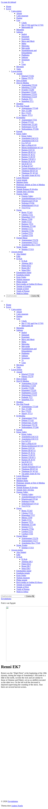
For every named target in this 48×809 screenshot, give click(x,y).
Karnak (19, 131)
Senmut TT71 (27, 228)
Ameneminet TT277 (30, 242)
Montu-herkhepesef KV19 (32, 148)
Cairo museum (22, 16)
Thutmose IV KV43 (30, 173)
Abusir (19, 13)
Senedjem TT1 (28, 101)
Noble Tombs (21, 247)
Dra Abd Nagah (22, 106)
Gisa (18, 20)
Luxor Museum (22, 178)
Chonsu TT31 (27, 215)
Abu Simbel (21, 254)
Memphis (20, 30)
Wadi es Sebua (22, 293)
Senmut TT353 (28, 249)
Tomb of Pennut (22, 291)
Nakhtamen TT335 (29, 94)
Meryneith (26, 48)
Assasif (19, 73)
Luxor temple (21, 180)
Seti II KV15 (27, 164)
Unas (24, 64)
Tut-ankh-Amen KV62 (31, 175)
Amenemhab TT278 (30, 240)
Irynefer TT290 (28, 90)
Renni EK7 (26, 268)
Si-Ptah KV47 (27, 166)
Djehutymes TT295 (29, 124)
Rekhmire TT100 (29, 226)
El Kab (19, 259)
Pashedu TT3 (27, 99)
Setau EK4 (26, 270)
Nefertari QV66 (28, 203)
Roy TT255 (26, 113)
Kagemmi (25, 39)
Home (8, 6)
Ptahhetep (25, 55)
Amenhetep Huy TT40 (31, 245)
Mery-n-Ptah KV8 (29, 145)
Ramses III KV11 (29, 152)
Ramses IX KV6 (28, 161)
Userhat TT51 (27, 233)
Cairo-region (16, 11)
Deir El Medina (22, 83)
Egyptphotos (6, 599)
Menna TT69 (27, 219)
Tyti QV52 (26, 208)
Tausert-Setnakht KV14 (31, 168)
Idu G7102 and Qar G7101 (33, 25)
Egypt (8, 9)
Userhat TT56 (27, 235)
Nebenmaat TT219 (29, 97)
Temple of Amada (23, 286)
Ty (23, 62)
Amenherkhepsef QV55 (31, 198)
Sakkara (19, 32)
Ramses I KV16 (28, 150)
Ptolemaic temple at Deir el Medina (30, 185)
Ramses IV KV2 (28, 154)
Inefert (24, 34)
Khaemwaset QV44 (30, 201)
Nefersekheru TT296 (30, 129)
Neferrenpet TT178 (29, 127)
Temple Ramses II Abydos (27, 189)
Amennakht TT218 (29, 85)
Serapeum (26, 60)
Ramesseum (21, 187)
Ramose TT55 (27, 224)
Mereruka (25, 46)
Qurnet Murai (21, 238)
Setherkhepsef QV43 (30, 205)
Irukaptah (25, 36)
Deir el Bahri (21, 80)
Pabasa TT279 (27, 78)
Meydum (20, 67)
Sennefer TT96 (28, 231)
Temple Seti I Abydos (25, 191)
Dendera (19, 104)
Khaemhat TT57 (28, 217)
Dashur (19, 18)
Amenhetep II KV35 (30, 138)
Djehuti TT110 (28, 122)
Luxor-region (16, 71)
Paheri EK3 (26, 265)
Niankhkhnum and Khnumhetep (29, 51)
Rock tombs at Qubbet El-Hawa (29, 284)
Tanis (18, 69)
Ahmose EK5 (27, 263)
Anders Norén (17, 806)
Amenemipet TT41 (29, 120)
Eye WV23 (26, 143)
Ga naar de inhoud (8, 2)
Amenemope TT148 (30, 108)
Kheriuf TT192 (28, 76)
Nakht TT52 (27, 222)
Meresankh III (27, 27)
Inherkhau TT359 (29, 87)
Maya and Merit (28, 41)
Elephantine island (23, 272)
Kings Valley (21, 134)
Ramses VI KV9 (28, 157)
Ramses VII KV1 (29, 159)
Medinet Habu (22, 182)
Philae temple (21, 282)
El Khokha (20, 117)
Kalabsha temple (23, 275)
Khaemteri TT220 (29, 92)
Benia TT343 (27, 212)
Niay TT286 (27, 110)
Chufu (24, 23)
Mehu (24, 43)
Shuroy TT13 (27, 115)
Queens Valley (22, 194)
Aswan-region (17, 252)
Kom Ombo (21, 277)
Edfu (18, 256)
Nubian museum (23, 279)
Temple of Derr (22, 289)
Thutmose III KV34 (30, 171)
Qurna (19, 210)
